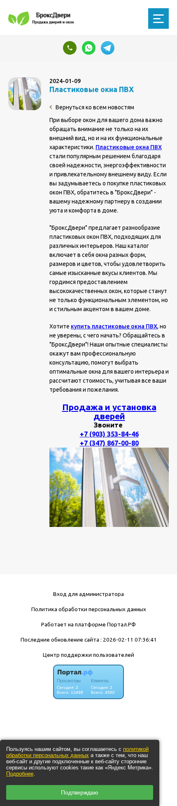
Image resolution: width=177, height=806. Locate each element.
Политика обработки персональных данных (88, 609)
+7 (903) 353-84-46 (109, 434)
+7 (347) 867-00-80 (109, 443)
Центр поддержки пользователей (88, 654)
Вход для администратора (88, 594)
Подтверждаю (79, 792)
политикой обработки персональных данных (77, 752)
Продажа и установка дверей (109, 411)
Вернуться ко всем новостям (94, 107)
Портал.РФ (121, 624)
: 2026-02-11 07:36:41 (128, 639)
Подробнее (19, 774)
